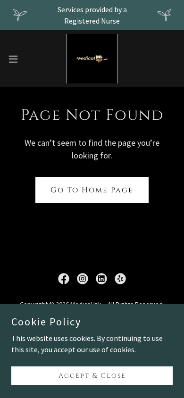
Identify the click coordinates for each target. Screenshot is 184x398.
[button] (17, 59)
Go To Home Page (92, 190)
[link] (92, 58)
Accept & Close (92, 375)
